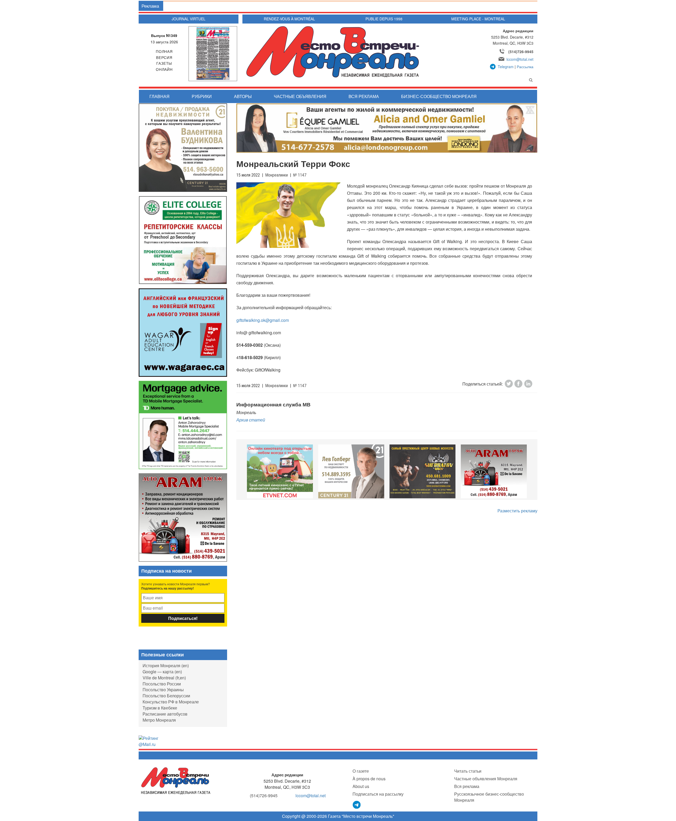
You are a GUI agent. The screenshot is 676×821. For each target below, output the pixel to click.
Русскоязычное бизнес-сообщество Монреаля (489, 797)
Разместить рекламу (517, 511)
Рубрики (202, 96)
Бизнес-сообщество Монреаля (439, 96)
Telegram (506, 66)
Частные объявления (300, 96)
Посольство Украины (163, 690)
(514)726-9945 (520, 51)
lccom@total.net (519, 59)
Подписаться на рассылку (378, 794)
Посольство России (162, 684)
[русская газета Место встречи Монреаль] (175, 780)
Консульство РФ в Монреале (171, 702)
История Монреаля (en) (166, 665)
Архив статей (250, 420)
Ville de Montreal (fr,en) (164, 678)
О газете (361, 771)
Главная (159, 96)
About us (361, 786)
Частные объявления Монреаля (485, 779)
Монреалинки (276, 175)
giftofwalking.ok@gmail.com (262, 320)
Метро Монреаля (159, 720)
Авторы (243, 96)
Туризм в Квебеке (160, 708)
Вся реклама (364, 96)
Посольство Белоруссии (166, 696)
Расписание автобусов (165, 714)
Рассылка (525, 66)
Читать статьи (467, 771)
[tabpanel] (280, 471)
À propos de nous (369, 779)
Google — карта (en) (162, 672)
